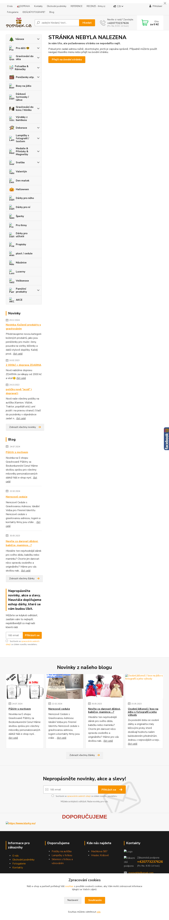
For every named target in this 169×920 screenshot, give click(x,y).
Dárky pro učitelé (21, 235)
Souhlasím (95, 900)
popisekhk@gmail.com (141, 872)
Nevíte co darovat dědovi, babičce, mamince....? (22, 543)
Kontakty (38, 6)
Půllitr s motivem (17, 452)
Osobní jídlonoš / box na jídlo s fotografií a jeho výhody (143, 711)
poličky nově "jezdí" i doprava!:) (19, 391)
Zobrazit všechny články (21, 578)
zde (99, 911)
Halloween (22, 189)
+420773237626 (118, 23)
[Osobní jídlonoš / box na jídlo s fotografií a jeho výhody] (144, 686)
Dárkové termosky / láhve (22, 97)
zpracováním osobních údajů (79, 796)
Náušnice (21, 262)
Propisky (21, 244)
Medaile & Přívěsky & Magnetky (22, 151)
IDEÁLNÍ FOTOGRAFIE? (34, 12)
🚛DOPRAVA (23, 6)
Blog (51, 12)
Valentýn (21, 171)
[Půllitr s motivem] (25, 686)
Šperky (20, 216)
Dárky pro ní (23, 207)
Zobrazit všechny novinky (22, 427)
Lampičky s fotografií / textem (22, 138)
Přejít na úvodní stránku (67, 59)
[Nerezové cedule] (65, 686)
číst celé (18, 353)
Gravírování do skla (24, 58)
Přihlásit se (32, 635)
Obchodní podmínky (56, 6)
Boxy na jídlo (23, 86)
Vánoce (19, 39)
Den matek (22, 180)
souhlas (69, 886)
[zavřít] (165, 3)
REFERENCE (76, 6)
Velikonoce (22, 280)
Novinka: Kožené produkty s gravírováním (23, 327)
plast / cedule (24, 253)
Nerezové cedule (16, 497)
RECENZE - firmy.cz (96, 6)
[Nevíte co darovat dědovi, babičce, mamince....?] (104, 686)
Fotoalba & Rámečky (21, 68)
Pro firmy (21, 225)
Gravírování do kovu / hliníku (24, 108)
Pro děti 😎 (22, 48)
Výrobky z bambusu (22, 118)
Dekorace (21, 127)
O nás (10, 6)
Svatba (20, 162)
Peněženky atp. (25, 77)
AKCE (19, 299)
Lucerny (20, 271)
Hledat (87, 23)
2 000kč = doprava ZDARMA (23, 365)
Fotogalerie (12, 12)
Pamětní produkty (21, 290)
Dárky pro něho (25, 198)
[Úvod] (19, 23)
